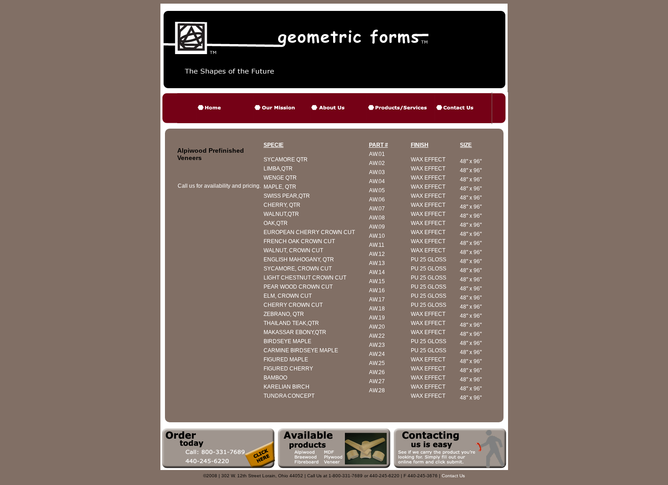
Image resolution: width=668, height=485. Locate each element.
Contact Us (453, 475)
